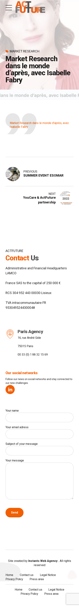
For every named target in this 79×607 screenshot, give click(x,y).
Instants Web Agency (43, 561)
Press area (37, 579)
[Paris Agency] (10, 334)
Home (9, 575)
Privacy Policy (14, 579)
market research (25, 51)
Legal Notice (48, 575)
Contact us (26, 575)
